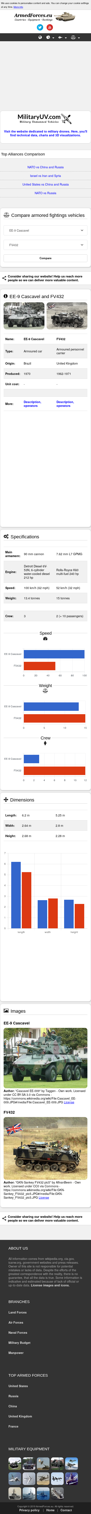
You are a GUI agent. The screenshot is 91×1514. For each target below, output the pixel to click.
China (12, 1406)
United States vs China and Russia (45, 184)
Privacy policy (29, 1510)
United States (18, 1386)
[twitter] (39, 29)
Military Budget (19, 1342)
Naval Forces (17, 1332)
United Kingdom (20, 1416)
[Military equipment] (62, 37)
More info (18, 6)
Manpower (15, 1353)
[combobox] (45, 230)
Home (50, 1510)
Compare (45, 258)
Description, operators (32, 404)
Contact (66, 1510)
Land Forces (17, 1312)
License (69, 1102)
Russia (13, 1396)
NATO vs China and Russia (46, 167)
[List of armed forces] (40, 37)
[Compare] (75, 37)
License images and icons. (50, 1285)
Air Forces (15, 1322)
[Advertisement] (45, 78)
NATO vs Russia (45, 193)
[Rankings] (50, 37)
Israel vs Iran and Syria (45, 176)
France (13, 1426)
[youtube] (49, 29)
